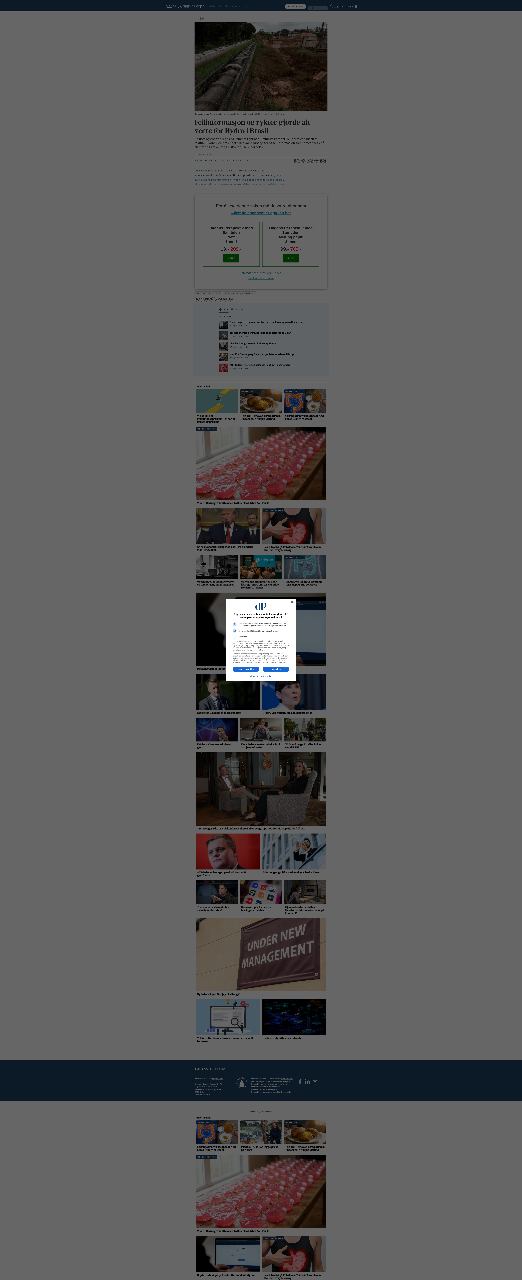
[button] (261, 637)
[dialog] (261, 640)
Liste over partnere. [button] (257, 650)
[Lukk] (292, 602)
